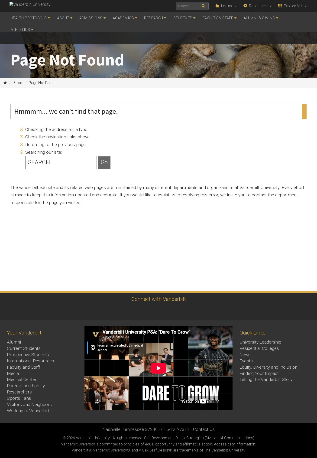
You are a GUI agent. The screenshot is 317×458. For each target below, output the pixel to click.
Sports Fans (19, 398)
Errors (18, 83)
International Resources (30, 361)
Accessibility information (234, 444)
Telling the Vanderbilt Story (265, 379)
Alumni (14, 342)
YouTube (157, 310)
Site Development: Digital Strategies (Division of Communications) (199, 438)
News (245, 354)
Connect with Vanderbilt (158, 299)
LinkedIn (170, 310)
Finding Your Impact (259, 373)
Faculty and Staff (23, 367)
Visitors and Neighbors (29, 404)
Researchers (19, 392)
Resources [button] (257, 6)
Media (13, 373)
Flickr (183, 310)
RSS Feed (196, 310)
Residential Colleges (259, 348)
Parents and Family (26, 385)
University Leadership (260, 342)
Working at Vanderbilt (28, 410)
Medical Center (21, 379)
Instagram (132, 310)
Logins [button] (226, 6)
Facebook (119, 310)
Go (104, 162)
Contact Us (204, 429)
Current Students (24, 348)
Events (246, 361)
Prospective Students (28, 354)
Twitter (144, 310)
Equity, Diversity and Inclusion (268, 367)
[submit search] (204, 6)
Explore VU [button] (292, 6)
